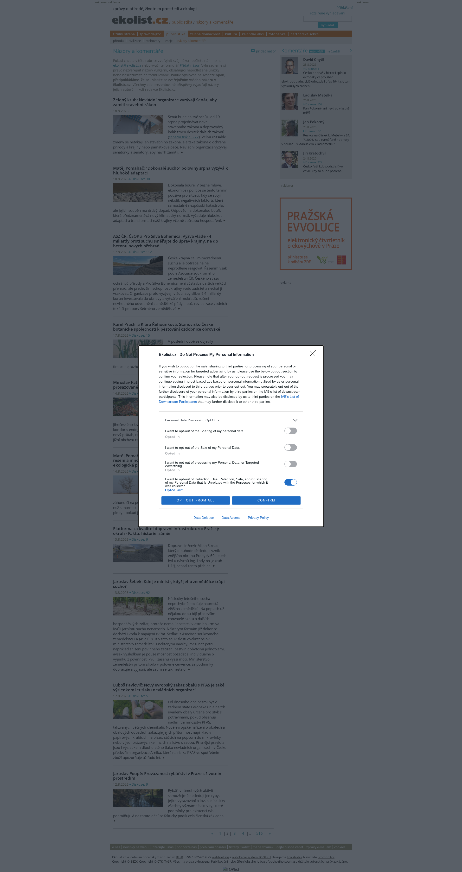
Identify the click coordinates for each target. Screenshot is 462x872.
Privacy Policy (258, 517)
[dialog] (231, 436)
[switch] (290, 431)
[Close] (314, 354)
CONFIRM (266, 500)
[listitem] (231, 420)
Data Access (231, 517)
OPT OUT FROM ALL (196, 500)
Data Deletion (203, 517)
